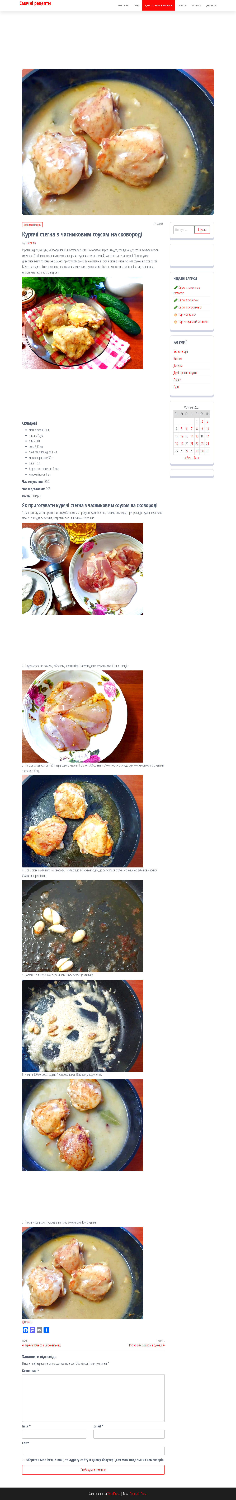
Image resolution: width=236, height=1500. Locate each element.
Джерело (27, 1321)
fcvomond (31, 243)
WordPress (113, 1493)
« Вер (187, 457)
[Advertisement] (118, 36)
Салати (182, 5)
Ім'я (26, 1426)
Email (98, 1426)
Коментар (30, 1370)
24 (207, 443)
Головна (123, 5)
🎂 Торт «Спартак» (184, 314)
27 (186, 451)
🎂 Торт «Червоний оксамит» (190, 321)
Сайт (25, 1443)
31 (207, 451)
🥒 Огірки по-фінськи (185, 300)
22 (197, 443)
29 (197, 451)
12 (181, 436)
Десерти (211, 5)
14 (191, 436)
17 (207, 436)
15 (197, 436)
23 (202, 443)
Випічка (196, 5)
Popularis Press (138, 1493)
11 (176, 436)
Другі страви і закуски (158, 5)
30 (202, 451)
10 (207, 428)
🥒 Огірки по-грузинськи (187, 307)
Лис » (196, 457)
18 (176, 443)
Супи (137, 5)
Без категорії (180, 351)
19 (181, 443)
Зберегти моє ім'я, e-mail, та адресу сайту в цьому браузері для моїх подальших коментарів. (95, 1459)
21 (191, 443)
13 (186, 436)
